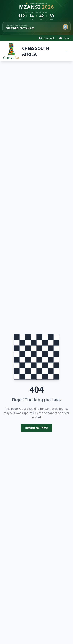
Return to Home (36, 428)
